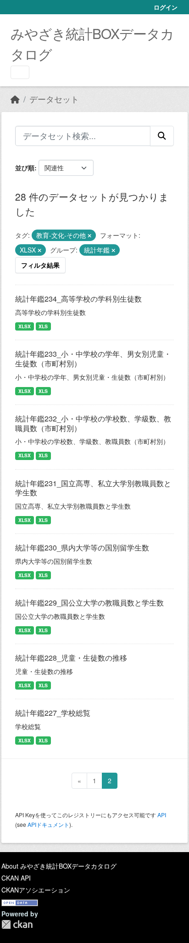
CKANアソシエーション (35, 889)
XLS (43, 326)
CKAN (17, 924)
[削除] (89, 235)
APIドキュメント (48, 824)
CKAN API (16, 877)
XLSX (24, 326)
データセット (54, 99)
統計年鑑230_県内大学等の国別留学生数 (82, 547)
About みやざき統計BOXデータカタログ (59, 865)
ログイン (166, 7)
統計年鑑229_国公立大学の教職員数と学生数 (89, 602)
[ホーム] (15, 99)
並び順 (24, 167)
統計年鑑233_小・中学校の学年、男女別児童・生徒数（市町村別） (93, 358)
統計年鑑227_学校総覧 (52, 712)
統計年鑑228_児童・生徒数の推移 (71, 657)
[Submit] (162, 136)
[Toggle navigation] (20, 72)
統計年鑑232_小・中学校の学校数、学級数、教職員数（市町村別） (93, 423)
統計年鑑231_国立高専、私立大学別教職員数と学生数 (93, 488)
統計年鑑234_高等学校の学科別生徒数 (78, 298)
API (161, 815)
